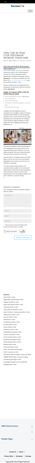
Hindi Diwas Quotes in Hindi (11, 329)
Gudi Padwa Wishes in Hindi (11, 307)
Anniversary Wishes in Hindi (11, 347)
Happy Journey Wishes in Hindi (11, 314)
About (21, 452)
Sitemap (28, 456)
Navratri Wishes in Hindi (10, 327)
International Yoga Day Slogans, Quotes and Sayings (17, 354)
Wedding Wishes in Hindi (10, 364)
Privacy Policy (8, 456)
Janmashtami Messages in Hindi (12, 339)
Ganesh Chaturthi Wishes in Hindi (12, 337)
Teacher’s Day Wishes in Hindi (11, 334)
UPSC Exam (20, 60)
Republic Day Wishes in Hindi (11, 302)
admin (6, 60)
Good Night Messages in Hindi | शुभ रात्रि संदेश (15, 362)
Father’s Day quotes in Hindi (11, 352)
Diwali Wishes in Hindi (9, 319)
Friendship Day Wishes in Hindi (12, 322)
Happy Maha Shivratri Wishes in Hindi (13, 304)
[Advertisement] (17, 31)
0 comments (27, 60)
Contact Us (12, 452)
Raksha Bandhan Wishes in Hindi (12, 342)
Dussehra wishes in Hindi (10, 324)
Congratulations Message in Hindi (12, 332)
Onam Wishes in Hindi (9, 297)
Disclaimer (19, 456)
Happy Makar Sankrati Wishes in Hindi (13, 299)
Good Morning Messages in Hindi (12, 359)
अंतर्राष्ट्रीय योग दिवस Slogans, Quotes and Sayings (16, 357)
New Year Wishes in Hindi (10, 317)
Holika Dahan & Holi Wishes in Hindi (13, 309)
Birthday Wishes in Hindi (10, 344)
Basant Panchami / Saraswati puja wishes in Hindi (17, 312)
